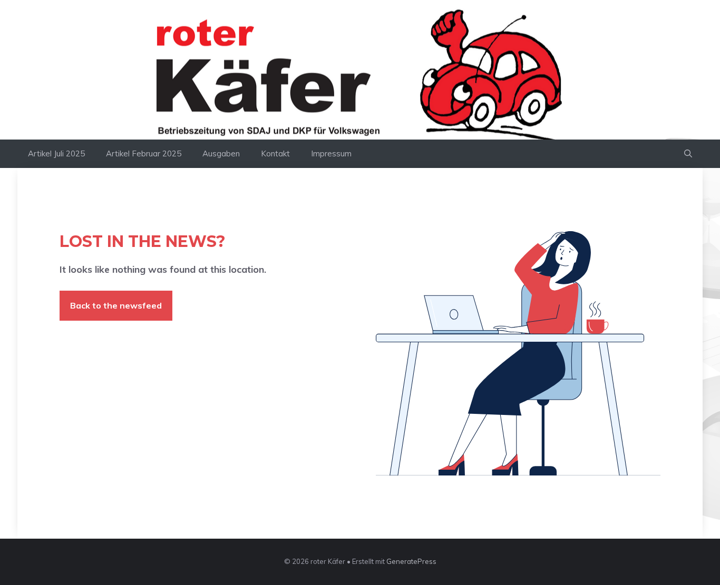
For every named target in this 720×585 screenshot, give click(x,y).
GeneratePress (411, 561)
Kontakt (275, 153)
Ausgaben (221, 153)
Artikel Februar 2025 (143, 153)
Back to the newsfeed (116, 305)
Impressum (331, 153)
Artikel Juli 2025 (56, 153)
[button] (688, 154)
